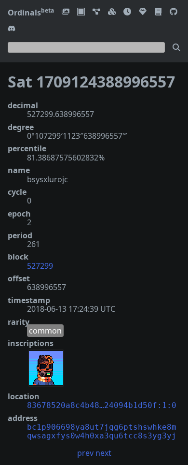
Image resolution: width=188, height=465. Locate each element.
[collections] (96, 12)
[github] (173, 12)
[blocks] (112, 12)
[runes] (81, 12)
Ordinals (31, 12)
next (103, 453)
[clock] (127, 12)
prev (85, 453)
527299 (40, 266)
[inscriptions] (65, 12)
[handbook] (158, 12)
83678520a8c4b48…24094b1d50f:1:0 (101, 405)
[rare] (143, 12)
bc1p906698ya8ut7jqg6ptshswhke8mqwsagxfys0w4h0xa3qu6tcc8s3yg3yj (101, 431)
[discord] (11, 29)
